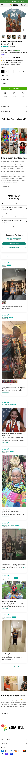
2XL (19, 72)
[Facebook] (1, 747)
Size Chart (6, 79)
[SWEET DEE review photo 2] (4, 381)
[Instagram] (4, 747)
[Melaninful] (14, 5)
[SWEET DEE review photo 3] (8, 381)
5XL (7, 75)
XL (16, 72)
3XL (23, 72)
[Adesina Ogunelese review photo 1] (14, 590)
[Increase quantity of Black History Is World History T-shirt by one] (25, 83)
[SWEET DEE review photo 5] (16, 381)
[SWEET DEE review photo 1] (14, 349)
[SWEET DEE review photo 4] (12, 381)
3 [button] (14, 666)
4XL (3, 75)
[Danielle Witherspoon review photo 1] (14, 544)
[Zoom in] (23, 30)
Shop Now (6, 186)
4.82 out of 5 (17, 238)
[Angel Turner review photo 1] (14, 481)
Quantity (3, 83)
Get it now (4, 713)
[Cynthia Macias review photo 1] (14, 420)
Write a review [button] (14, 244)
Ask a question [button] (14, 247)
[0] (25, 5)
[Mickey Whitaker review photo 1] (14, 636)
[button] (4, 46)
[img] (5, 263)
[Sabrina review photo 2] (4, 302)
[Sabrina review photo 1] (14, 284)
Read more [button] (5, 392)
